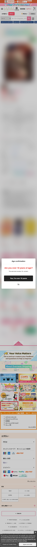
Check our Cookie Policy (9, 544)
